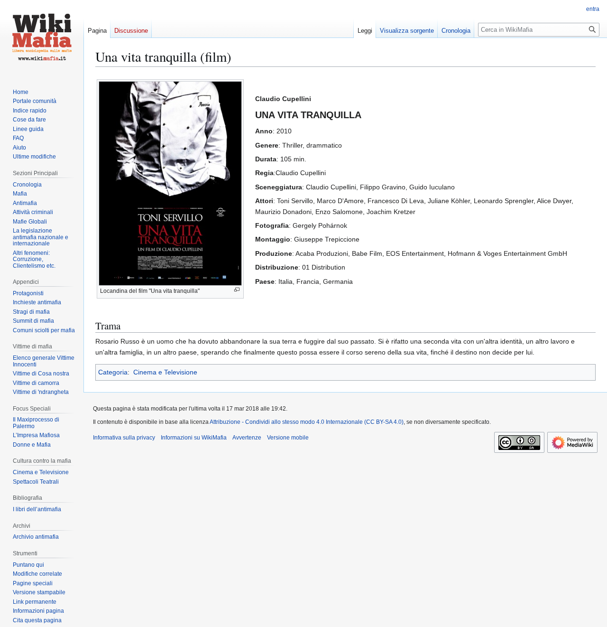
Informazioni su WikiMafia (194, 437)
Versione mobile (288, 437)
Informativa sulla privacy (124, 437)
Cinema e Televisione (165, 372)
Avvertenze (246, 437)
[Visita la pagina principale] (42, 38)
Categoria (113, 372)
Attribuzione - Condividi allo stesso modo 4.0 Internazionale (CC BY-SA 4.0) (307, 422)
